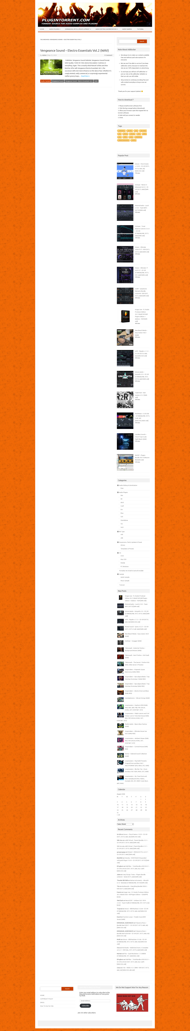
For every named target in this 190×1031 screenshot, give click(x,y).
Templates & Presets (127, 548)
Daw (122, 488)
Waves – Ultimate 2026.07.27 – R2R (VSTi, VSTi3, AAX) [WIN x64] (142, 249)
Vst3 (122, 527)
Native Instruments (123, 140)
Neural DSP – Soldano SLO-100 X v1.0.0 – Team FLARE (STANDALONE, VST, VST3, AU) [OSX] (133, 903)
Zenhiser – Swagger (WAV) (133, 641)
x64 (122, 534)
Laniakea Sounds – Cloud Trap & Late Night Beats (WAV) (141, 437)
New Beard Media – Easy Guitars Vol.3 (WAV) (141, 333)
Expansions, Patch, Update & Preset (77, 29)
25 (122, 810)
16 (146, 804)
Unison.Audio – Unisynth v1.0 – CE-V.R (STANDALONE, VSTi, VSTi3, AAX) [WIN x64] (137, 613)
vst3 (131, 136)
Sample (121, 574)
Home (42, 29)
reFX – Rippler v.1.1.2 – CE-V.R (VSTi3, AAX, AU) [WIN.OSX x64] (142, 353)
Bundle (130, 130)
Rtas (122, 513)
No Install (143, 130)
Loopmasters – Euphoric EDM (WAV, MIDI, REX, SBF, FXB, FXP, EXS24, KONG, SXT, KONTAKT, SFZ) (136, 707)
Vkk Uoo (119, 846)
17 (117, 807)
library (125, 133)
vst (119, 133)
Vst (122, 524)
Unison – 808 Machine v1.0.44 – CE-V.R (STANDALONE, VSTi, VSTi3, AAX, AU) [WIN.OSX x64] (132, 911)
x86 (122, 538)
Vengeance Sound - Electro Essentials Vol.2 (79, 81)
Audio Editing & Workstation (106, 29)
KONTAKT (138, 136)
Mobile (123, 563)
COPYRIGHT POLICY (46, 999)
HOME (42, 995)
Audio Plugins (54, 29)
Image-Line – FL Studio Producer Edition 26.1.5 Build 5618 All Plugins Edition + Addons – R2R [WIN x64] (136, 598)
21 (136, 807)
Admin (44, 55)
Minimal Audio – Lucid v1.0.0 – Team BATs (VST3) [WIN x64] (142, 208)
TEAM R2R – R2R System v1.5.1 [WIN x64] (141, 395)
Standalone (124, 520)
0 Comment (108, 55)
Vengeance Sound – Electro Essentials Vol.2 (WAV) (74, 50)
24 (117, 810)
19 (127, 807)
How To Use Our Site (46, 1006)
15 (141, 804)
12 (127, 804)
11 (122, 804)
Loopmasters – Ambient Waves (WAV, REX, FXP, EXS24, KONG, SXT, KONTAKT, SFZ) (137, 741)
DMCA (42, 1002)
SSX (122, 516)
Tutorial (140, 29)
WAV (96, 81)
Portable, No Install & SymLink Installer (131, 570)
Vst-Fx (133, 140)
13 (131, 804)
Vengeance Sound (57, 81)
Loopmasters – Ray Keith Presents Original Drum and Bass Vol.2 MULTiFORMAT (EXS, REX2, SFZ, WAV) (137, 763)
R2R (144, 133)
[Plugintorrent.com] (95, 26)
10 (117, 804)
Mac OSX (123, 559)
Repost (132, 133)
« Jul (118, 815)
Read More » (85, 76)
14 (136, 804)
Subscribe (85, 1006)
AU (120, 136)
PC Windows (125, 566)
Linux (122, 555)
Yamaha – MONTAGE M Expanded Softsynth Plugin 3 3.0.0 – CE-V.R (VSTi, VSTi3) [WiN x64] (133, 860)
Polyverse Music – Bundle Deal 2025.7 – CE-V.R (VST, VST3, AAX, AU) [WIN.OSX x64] (132, 925)
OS (120, 553)
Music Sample (125, 580)
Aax (122, 495)
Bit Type (122, 531)
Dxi (122, 509)
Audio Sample (127, 29)
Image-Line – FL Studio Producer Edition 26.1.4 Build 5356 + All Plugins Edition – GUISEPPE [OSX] (133, 894)
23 (146, 807)
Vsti (139, 133)
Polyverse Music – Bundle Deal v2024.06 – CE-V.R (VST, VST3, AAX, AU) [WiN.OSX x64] (133, 933)
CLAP (122, 506)
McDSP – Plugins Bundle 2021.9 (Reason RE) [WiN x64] (142, 457)
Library (123, 545)
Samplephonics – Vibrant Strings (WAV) (137, 698)
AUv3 (122, 502)
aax (136, 130)
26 (127, 810)
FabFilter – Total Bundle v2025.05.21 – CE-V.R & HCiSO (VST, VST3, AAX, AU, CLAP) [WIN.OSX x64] (133, 868)
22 (141, 807)
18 (122, 807)
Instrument (121, 130)
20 (131, 807)
